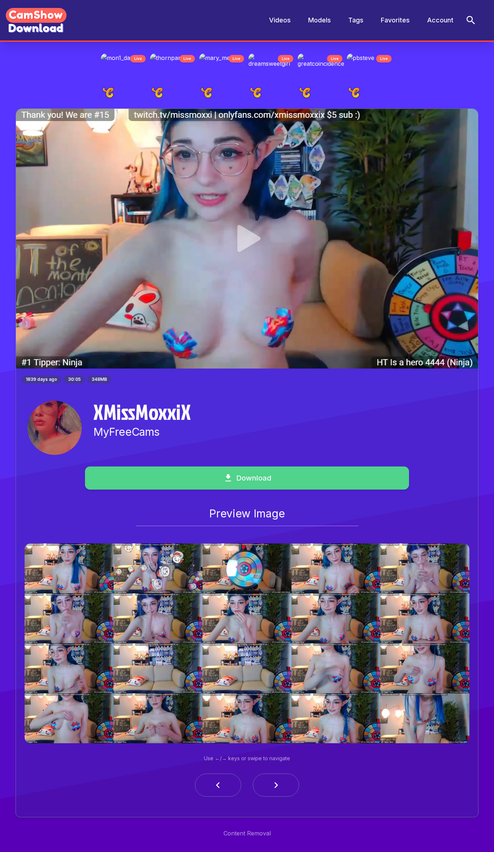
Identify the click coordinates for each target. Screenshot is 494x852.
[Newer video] (276, 787)
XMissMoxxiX (142, 414)
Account (440, 20)
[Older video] (218, 787)
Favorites (395, 20)
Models (319, 20)
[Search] (470, 20)
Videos (280, 20)
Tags (355, 20)
